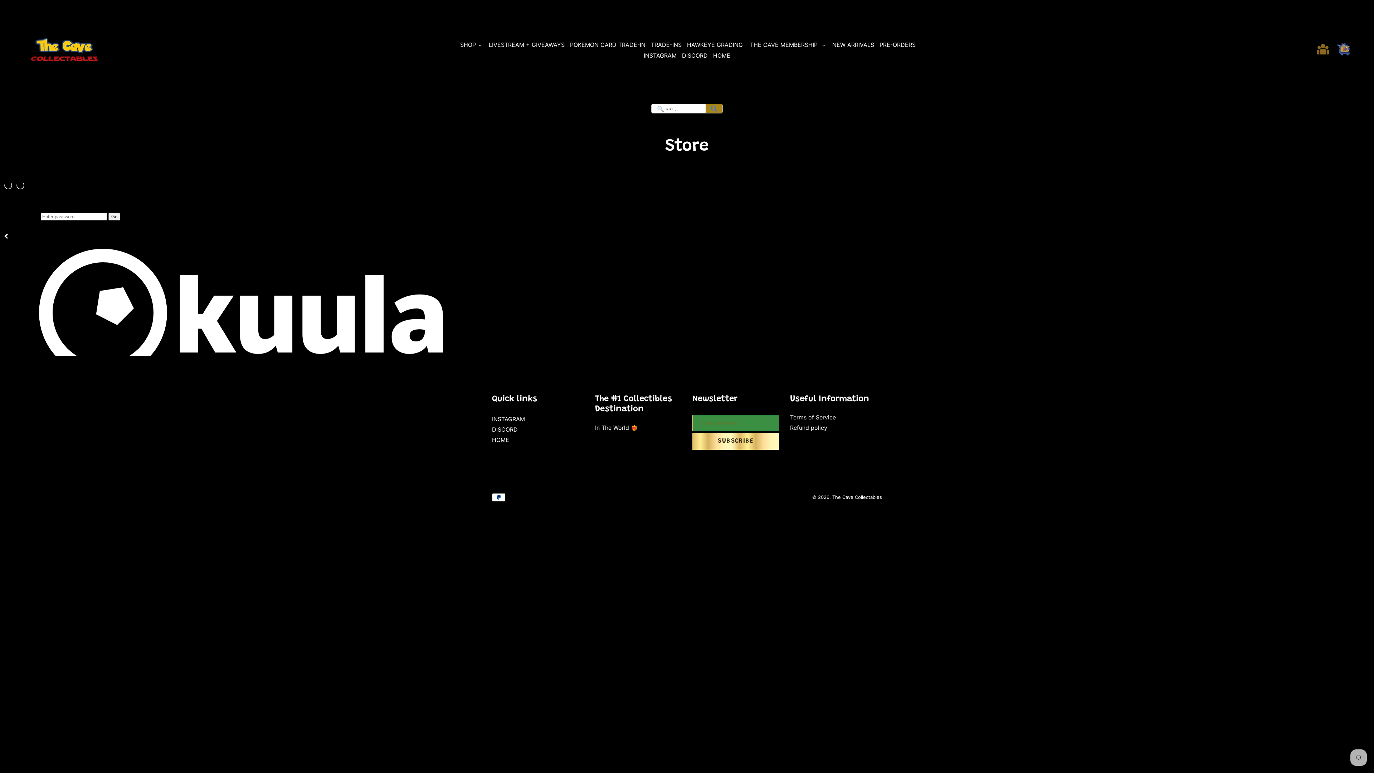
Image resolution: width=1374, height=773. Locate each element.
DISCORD (505, 429)
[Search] (714, 108)
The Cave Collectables (857, 497)
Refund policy (808, 427)
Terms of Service (813, 417)
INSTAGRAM (508, 419)
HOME (500, 439)
